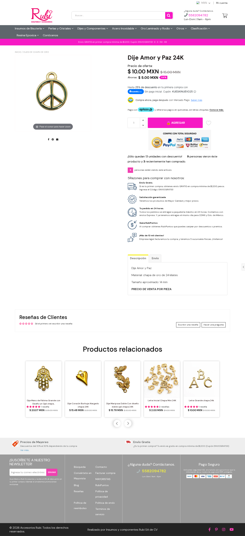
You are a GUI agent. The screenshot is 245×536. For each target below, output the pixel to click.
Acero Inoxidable (123, 28)
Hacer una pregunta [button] (214, 324)
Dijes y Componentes (91, 28)
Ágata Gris (21, 527)
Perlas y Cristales (60, 28)
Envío (155, 258)
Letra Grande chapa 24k (201, 400)
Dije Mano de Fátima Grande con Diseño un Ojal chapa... (43, 402)
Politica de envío (105, 502)
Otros (180, 28)
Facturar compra (105, 473)
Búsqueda (80, 467)
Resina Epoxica (27, 35)
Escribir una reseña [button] (188, 324)
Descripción (138, 258)
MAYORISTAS (102, 479)
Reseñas (79, 491)
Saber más (196, 100)
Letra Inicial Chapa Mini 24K (162, 400)
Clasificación (199, 28)
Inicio (18, 52)
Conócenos (50, 35)
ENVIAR (52, 472)
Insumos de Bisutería (29, 28)
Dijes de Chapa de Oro (36, 52)
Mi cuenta (221, 3)
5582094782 (198, 15)
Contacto (101, 467)
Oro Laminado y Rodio (156, 28)
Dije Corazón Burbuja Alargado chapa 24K (83, 405)
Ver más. (24, 450)
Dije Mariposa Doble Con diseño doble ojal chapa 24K (122, 405)
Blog (76, 485)
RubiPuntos (102, 485)
